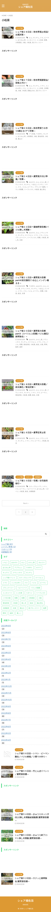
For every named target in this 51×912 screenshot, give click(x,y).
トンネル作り (16, 583)
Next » (25, 503)
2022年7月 (6, 720)
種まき (20, 139)
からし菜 (43, 182)
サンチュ (36, 38)
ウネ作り (39, 134)
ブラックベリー (20, 237)
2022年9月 (6, 706)
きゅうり (42, 562)
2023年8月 (6, 632)
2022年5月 (6, 733)
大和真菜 (18, 42)
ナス (41, 38)
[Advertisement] (25, 63)
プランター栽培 (40, 187)
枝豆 (19, 293)
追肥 (44, 608)
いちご (5, 562)
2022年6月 (6, 726)
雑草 (21, 347)
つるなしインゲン (37, 184)
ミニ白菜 (40, 40)
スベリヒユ (29, 235)
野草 (45, 344)
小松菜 (29, 42)
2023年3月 (6, 666)
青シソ (19, 613)
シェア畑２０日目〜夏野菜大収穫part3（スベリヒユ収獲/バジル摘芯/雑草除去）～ (32, 334)
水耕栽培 (32, 491)
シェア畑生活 (25, 6)
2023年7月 (6, 639)
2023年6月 (6, 646)
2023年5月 (6, 652)
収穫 (45, 40)
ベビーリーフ (31, 489)
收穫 (29, 395)
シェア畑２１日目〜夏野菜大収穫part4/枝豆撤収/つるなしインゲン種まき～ (32, 280)
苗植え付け (31, 90)
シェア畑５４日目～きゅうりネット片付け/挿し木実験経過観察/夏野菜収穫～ (32, 817)
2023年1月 (6, 679)
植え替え (43, 189)
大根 (24, 42)
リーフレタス (28, 189)
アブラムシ (18, 567)
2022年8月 (6, 713)
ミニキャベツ (31, 40)
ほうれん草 (22, 40)
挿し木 (23, 603)
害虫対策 (41, 136)
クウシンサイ (25, 288)
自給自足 (25, 904)
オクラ (38, 567)
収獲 (38, 237)
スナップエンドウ (35, 486)
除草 (17, 347)
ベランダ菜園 (35, 588)
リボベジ (29, 593)
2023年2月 (6, 673)
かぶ (30, 38)
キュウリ (6, 572)
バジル (24, 187)
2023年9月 (6, 626)
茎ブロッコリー (37, 42)
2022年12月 (6, 686)
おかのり (32, 182)
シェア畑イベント (9, 578)
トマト (42, 86)
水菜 (21, 240)
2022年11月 (6, 693)
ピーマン (31, 187)
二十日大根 (7, 598)
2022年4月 (6, 740)
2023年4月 (6, 659)
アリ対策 (32, 134)
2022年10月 (6, 699)
